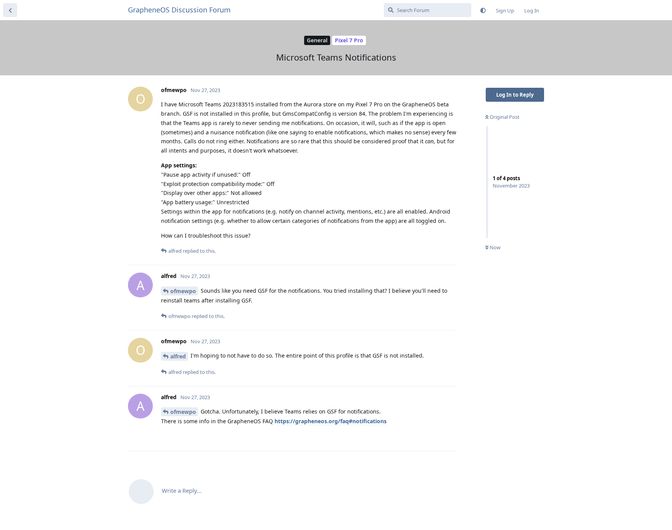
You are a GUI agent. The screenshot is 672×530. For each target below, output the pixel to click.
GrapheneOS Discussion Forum (179, 9)
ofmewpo (183, 291)
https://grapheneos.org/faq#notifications (331, 421)
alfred (178, 356)
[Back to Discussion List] (10, 10)
